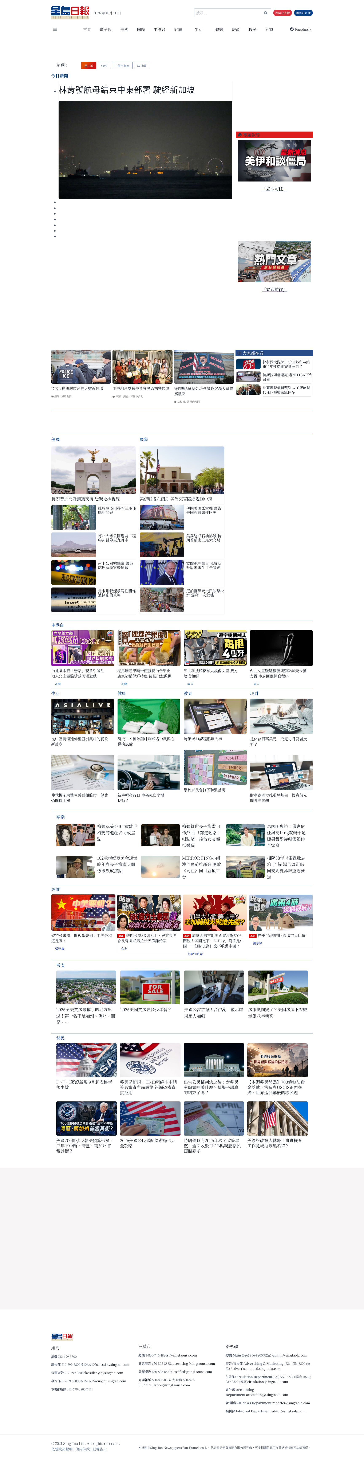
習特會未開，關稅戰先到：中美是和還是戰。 (81, 938)
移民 (253, 29)
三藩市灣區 (122, 396)
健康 (122, 693)
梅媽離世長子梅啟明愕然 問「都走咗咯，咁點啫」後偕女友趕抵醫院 (201, 835)
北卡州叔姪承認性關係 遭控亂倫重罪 (117, 593)
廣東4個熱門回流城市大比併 (277, 935)
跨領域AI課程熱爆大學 (203, 738)
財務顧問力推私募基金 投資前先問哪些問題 (278, 797)
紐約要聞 (67, 396)
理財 (254, 693)
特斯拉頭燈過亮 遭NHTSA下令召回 (287, 376)
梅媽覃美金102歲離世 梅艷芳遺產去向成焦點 (117, 832)
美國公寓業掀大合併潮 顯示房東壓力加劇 (213, 1012)
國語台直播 (303, 13)
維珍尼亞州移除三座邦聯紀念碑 (117, 510)
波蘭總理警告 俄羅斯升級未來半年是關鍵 (203, 565)
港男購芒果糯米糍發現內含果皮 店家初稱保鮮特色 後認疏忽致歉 (144, 673)
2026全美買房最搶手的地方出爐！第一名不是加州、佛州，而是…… (85, 1015)
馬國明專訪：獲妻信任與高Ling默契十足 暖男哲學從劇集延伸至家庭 (287, 835)
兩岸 (190, 684)
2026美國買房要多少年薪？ (146, 1009)
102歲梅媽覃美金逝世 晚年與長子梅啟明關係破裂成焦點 (117, 864)
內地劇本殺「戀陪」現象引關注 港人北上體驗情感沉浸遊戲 (77, 673)
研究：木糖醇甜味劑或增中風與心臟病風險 (146, 741)
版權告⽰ (99, 1449)
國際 (141, 29)
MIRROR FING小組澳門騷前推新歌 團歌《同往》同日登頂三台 (201, 867)
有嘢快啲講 (195, 954)
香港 (58, 684)
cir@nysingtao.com (111, 1381)
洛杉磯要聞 (193, 401)
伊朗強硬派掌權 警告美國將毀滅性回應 (203, 510)
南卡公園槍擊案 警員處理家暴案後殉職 (115, 565)
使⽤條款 (82, 1449)
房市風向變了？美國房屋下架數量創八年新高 (277, 1012)
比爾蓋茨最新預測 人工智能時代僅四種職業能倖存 (286, 389)
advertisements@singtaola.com (257, 1368)
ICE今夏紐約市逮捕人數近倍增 (77, 388)
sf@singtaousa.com (182, 1355)
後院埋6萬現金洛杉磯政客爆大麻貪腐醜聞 (203, 391)
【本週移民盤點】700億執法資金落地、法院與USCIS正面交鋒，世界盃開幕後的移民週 (276, 1087)
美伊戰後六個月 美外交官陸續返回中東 (176, 498)
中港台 (160, 29)
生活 (55, 693)
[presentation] (145, 150)
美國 (124, 29)
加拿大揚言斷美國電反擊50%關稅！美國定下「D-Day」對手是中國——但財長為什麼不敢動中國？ (213, 941)
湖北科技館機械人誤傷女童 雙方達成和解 (211, 673)
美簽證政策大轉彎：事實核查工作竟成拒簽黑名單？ (274, 1143)
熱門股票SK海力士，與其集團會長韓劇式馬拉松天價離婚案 (147, 938)
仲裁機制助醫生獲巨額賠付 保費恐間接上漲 (79, 797)
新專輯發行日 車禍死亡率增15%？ (141, 797)
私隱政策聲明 (62, 1449)
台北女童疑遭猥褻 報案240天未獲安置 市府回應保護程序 (278, 673)
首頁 (87, 29)
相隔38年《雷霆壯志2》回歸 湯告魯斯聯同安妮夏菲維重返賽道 (286, 867)
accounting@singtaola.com (267, 1394)
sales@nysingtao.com (112, 1364)
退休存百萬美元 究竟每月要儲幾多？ (278, 741)
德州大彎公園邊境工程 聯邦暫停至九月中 (117, 538)
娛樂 (219, 29)
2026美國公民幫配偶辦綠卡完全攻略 (147, 1143)
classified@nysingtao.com (103, 1372)
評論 (55, 889)
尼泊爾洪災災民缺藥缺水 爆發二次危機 (205, 593)
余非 (124, 948)
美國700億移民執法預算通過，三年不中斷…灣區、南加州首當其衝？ (85, 1145)
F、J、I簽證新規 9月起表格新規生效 (84, 1084)
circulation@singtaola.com (267, 1381)
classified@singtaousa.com (191, 1371)
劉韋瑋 (257, 943)
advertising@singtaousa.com (193, 1363)
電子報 (106, 29)
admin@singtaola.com (290, 1355)
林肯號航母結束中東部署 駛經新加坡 (127, 89)
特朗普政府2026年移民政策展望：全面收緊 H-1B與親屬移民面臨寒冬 (212, 1145)
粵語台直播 (282, 13)
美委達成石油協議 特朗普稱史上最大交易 (203, 538)
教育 (188, 693)
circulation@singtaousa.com (168, 1385)
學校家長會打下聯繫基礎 (204, 789)
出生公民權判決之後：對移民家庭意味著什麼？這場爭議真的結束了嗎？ (211, 1087)
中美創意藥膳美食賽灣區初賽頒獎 (140, 388)
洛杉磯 (181, 401)
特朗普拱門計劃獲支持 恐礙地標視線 (85, 498)
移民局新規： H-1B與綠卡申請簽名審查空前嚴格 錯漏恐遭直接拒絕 (148, 1087)
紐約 (56, 396)
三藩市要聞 (136, 396)
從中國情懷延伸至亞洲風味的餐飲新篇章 (79, 741)
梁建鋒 (59, 948)
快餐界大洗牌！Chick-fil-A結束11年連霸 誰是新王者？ (286, 364)
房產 (236, 29)
